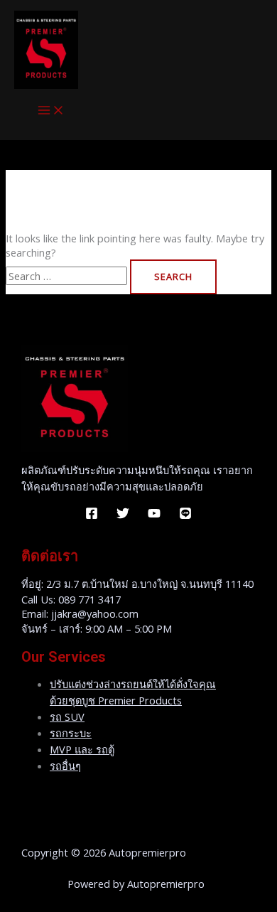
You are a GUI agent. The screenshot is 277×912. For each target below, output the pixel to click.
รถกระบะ (71, 733)
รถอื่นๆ (65, 765)
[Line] (185, 515)
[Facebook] (91, 515)
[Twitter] (122, 515)
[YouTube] (154, 515)
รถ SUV (67, 716)
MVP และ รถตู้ (82, 749)
